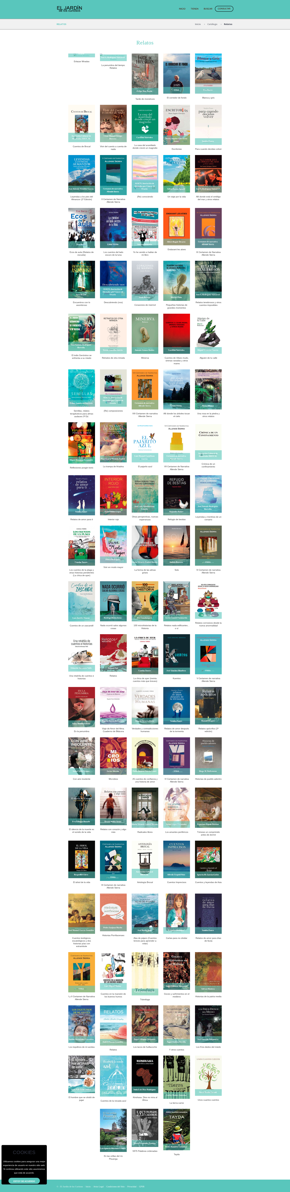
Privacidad (131, 1186)
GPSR (141, 1186)
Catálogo (212, 24)
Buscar (208, 9)
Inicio (182, 9)
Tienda (194, 9)
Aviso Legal (98, 1186)
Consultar (224, 8)
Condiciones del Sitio (115, 1186)
